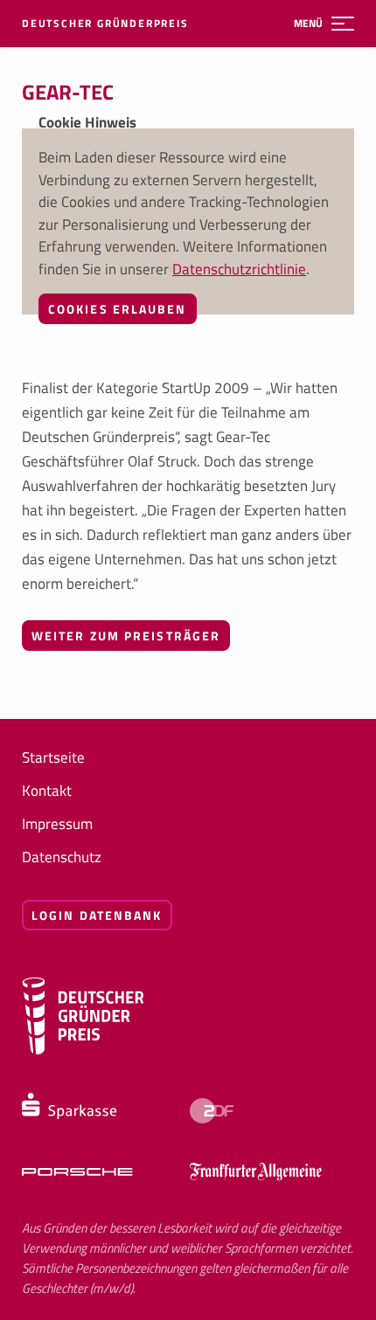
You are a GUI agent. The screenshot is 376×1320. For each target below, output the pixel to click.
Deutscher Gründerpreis (105, 23)
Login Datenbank (97, 915)
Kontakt (47, 790)
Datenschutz (61, 857)
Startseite (53, 757)
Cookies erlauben (117, 309)
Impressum (57, 823)
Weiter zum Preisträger (125, 635)
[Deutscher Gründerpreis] (83, 1050)
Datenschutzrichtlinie (239, 269)
